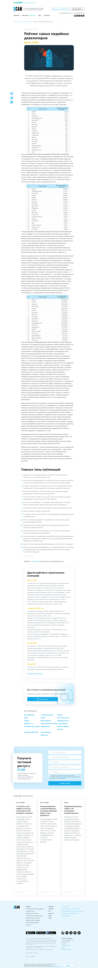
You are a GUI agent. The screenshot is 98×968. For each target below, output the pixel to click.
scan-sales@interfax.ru (66, 949)
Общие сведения (65, 915)
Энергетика (45, 726)
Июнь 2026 (32, 643)
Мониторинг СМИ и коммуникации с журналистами (34, 910)
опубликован (34, 561)
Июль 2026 (32, 580)
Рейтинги (32, 15)
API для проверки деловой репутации (32, 923)
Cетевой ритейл (47, 715)
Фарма (59, 715)
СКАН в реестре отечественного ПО (70, 908)
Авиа (26, 717)
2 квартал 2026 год (35, 608)
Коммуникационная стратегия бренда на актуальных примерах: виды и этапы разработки (48, 810)
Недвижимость (28, 21)
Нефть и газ (28, 723)
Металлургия (46, 720)
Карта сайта (49, 916)
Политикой (62, 776)
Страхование (62, 723)
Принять (68, 965)
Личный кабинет (77, 9)
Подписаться (44, 699)
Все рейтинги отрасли (34, 673)
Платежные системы (49, 723)
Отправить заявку (64, 783)
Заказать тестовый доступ (61, 9)
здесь (51, 965)
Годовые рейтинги (31, 732)
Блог (39, 15)
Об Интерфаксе (65, 906)
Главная (15, 21)
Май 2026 (31, 664)
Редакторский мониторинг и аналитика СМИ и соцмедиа (33, 919)
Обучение (25, 15)
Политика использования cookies (69, 913)
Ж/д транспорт (63, 717)
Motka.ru (33, 956)
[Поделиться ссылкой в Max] (11, 102)
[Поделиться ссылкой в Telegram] (11, 98)
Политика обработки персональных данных (72, 911)
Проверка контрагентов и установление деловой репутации (34, 914)
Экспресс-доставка (32, 726)
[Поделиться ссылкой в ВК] (11, 93)
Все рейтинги (29, 715)
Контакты (47, 15)
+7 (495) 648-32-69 (66, 945)
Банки (43, 717)
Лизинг (26, 720)
